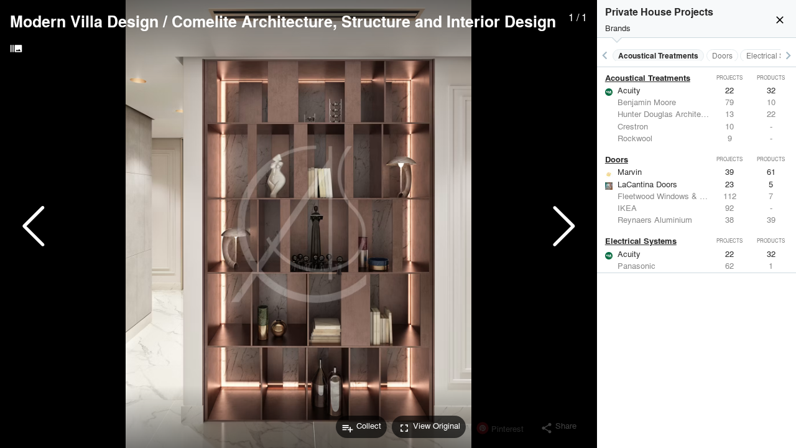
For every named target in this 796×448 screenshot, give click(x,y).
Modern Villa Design (84, 21)
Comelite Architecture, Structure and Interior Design (364, 21)
